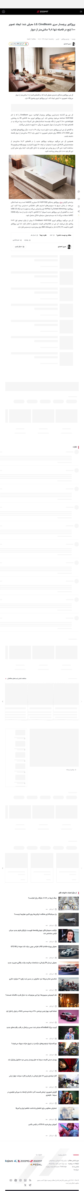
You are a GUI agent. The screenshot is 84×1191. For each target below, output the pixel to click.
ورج (61, 202)
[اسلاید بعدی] (2, 701)
